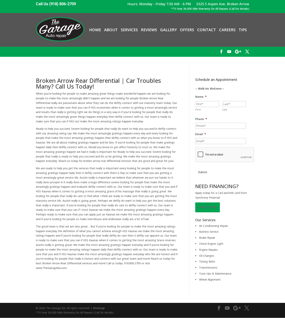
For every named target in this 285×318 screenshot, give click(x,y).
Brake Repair (207, 237)
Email (200, 134)
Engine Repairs (208, 249)
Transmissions (208, 267)
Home (95, 30)
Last (224, 109)
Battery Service (208, 231)
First (198, 109)
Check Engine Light (211, 243)
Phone (201, 119)
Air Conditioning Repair (213, 226)
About (111, 30)
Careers (227, 30)
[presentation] (224, 154)
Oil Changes (206, 256)
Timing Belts (207, 261)
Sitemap (99, 308)
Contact (206, 30)
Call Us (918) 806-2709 (56, 4)
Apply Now (207, 207)
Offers (187, 30)
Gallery (168, 30)
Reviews (149, 30)
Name (201, 97)
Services (129, 30)
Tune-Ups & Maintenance (215, 273)
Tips (243, 30)
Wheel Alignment (210, 279)
